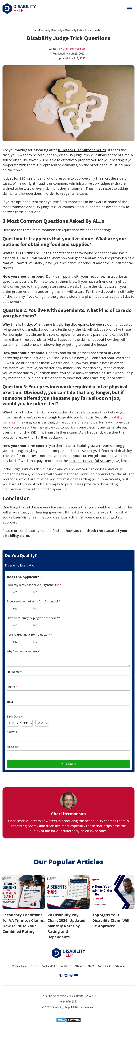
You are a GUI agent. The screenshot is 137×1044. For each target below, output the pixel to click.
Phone (12, 687)
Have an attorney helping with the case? (33, 618)
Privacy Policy (20, 966)
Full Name (14, 672)
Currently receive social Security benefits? (34, 585)
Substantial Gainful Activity (90, 460)
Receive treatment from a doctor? (29, 634)
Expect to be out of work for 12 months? (33, 601)
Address (12, 732)
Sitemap (120, 966)
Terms (34, 966)
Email (11, 701)
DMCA (91, 966)
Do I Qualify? (68, 764)
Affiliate (79, 966)
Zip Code (13, 747)
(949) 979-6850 (68, 1001)
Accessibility (105, 966)
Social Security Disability (47, 30)
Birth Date (14, 716)
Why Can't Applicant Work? (23, 651)
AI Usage (66, 966)
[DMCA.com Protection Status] (68, 1021)
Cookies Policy (50, 966)
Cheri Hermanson (74, 49)
